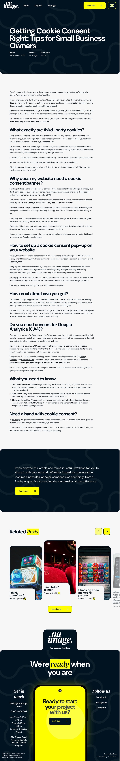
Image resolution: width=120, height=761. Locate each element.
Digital (38, 5)
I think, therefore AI (18, 547)
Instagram (101, 702)
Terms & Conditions (110, 754)
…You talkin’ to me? (52, 542)
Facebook (101, 697)
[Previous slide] (98, 531)
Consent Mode (27, 359)
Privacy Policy (102, 757)
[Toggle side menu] (112, 5)
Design (52, 5)
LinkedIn (101, 707)
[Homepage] (11, 5)
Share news (23, 491)
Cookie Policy (112, 757)
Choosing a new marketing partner (93, 547)
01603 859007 (34, 430)
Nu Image (33, 55)
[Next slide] (106, 531)
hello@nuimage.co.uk (19, 705)
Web (26, 5)
